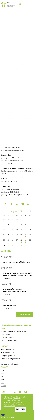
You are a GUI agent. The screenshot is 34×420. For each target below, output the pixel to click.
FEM (2, 373)
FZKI (2, 370)
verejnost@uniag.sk (8, 355)
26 (13, 240)
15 (25, 230)
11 (8, 230)
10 (4, 230)
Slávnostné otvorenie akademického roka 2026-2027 (15, 290)
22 (25, 235)
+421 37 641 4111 (7, 349)
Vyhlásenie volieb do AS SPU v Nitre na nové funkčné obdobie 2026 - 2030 (17, 274)
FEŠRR (3, 386)
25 (8, 240)
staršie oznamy (24, 315)
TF (2, 376)
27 (4, 219)
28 (8, 219)
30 (17, 219)
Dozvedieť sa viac (9, 406)
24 (4, 240)
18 (8, 235)
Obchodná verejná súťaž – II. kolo (17, 262)
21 (21, 235)
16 (30, 230)
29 (13, 219)
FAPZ (3, 380)
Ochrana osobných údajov (10, 359)
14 (21, 230)
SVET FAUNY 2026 (9, 305)
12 (13, 230)
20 (17, 235)
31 (21, 219)
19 (13, 235)
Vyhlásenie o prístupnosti (10, 364)
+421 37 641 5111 (7, 352)
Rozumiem (20, 409)
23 (30, 235)
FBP (2, 383)
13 (17, 230)
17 (4, 235)
